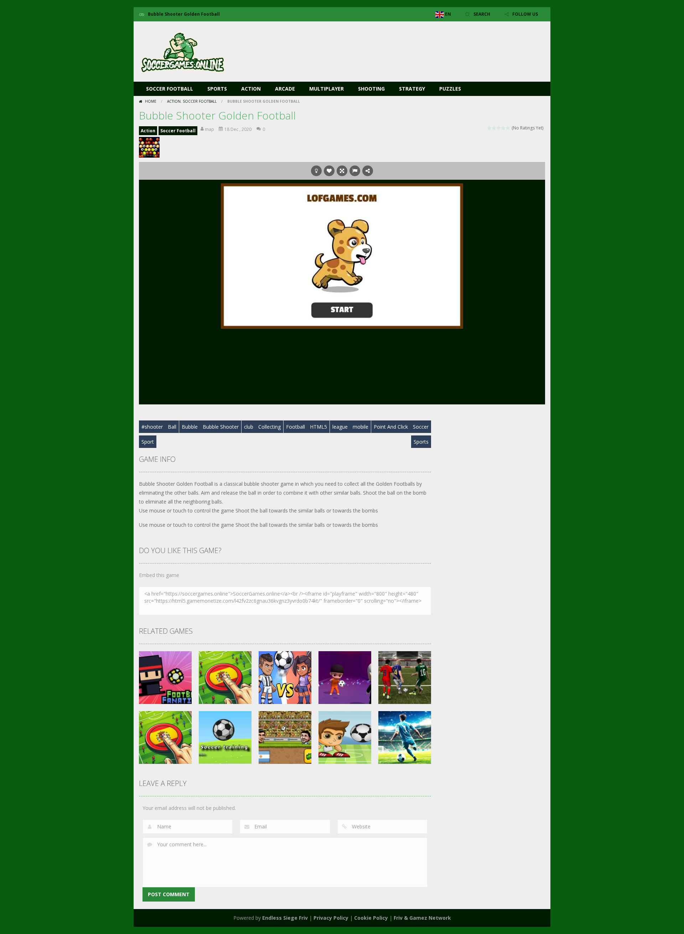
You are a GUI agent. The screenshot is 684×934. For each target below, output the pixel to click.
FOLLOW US (525, 14)
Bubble (190, 426)
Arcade (285, 88)
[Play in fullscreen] (342, 170)
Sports (217, 88)
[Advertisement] (415, 43)
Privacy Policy (331, 917)
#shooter (152, 426)
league (340, 426)
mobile (360, 426)
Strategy (412, 88)
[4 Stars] (503, 128)
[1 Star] (489, 128)
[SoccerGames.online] (183, 50)
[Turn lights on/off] (316, 170)
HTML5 (318, 426)
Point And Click (391, 426)
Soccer (421, 426)
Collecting (269, 426)
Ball (172, 426)
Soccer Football (169, 88)
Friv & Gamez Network (422, 917)
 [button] (354, 170)
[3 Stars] (499, 128)
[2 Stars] (494, 128)
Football (295, 426)
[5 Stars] (508, 128)
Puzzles (450, 88)
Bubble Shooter (221, 426)
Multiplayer (326, 88)
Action (251, 88)
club (248, 426)
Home (150, 101)
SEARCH (481, 14)
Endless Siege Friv (285, 917)
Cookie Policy (371, 917)
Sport (147, 441)
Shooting (371, 88)
